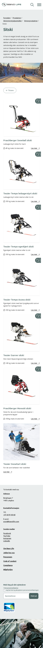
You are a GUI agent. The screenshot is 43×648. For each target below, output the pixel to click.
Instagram (7, 538)
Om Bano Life (8, 548)
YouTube (6, 536)
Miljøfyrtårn (8, 570)
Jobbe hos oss (9, 553)
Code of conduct (9, 561)
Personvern (7, 557)
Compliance (8, 565)
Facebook (7, 533)
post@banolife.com (11, 522)
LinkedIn (6, 541)
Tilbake (10, 90)
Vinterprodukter (31, 21)
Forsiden (6, 18)
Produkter (17, 18)
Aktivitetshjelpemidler (12, 21)
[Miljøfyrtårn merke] (9, 609)
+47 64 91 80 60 (9, 515)
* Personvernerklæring (10, 588)
